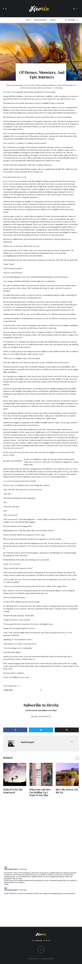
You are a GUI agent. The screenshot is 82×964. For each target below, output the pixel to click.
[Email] (67, 730)
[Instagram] (5, 8)
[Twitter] (46, 940)
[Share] (15, 730)
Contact (52, 20)
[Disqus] (41, 834)
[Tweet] (41, 730)
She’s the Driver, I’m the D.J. (67, 791)
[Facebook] (3, 8)
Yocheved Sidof (33, 798)
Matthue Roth (59, 796)
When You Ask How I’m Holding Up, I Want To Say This (39, 792)
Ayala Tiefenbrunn (8, 796)
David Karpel (32, 67)
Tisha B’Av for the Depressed (13, 791)
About (28, 20)
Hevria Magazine (40, 20)
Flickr (19, 686)
